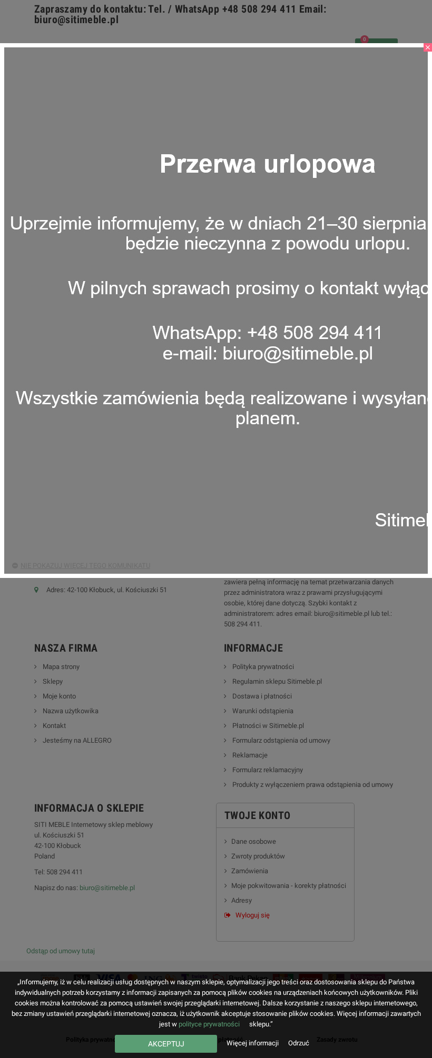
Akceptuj (166, 1044)
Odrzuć (298, 1043)
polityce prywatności (209, 1024)
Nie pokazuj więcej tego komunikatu (85, 566)
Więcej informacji (253, 1043)
